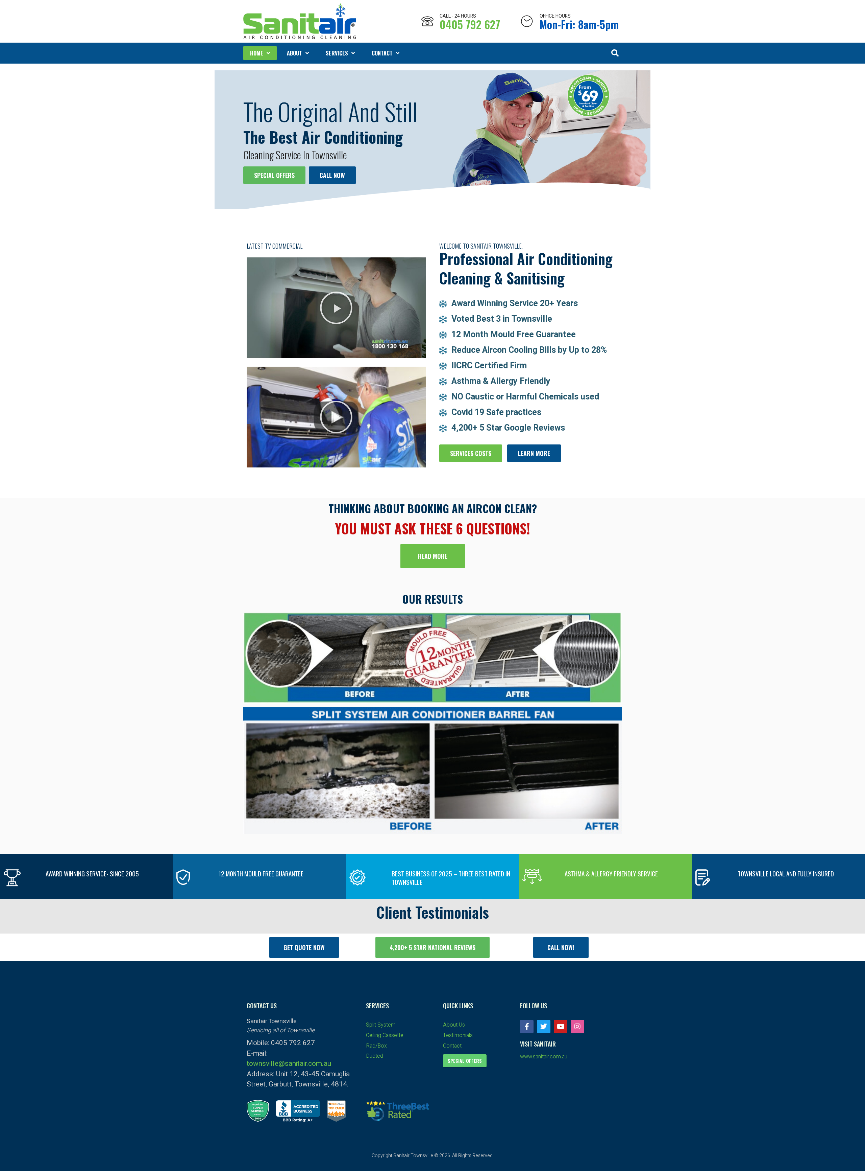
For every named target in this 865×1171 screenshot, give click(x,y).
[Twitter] (543, 1026)
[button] (615, 53)
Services (337, 53)
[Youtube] (560, 1026)
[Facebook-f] (527, 1026)
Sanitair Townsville (413, 1155)
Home (256, 53)
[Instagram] (577, 1026)
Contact (382, 53)
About (294, 53)
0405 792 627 (470, 24)
